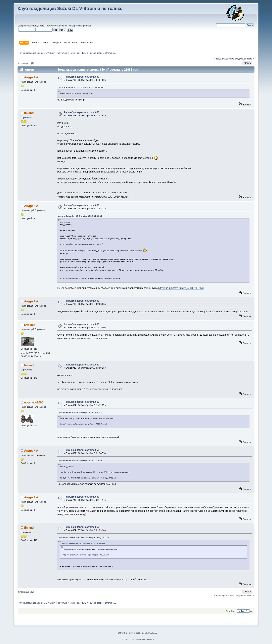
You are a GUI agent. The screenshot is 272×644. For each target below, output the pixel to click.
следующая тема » (244, 58)
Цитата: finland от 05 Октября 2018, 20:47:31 (80, 413)
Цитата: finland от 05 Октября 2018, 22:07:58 (80, 216)
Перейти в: (231, 611)
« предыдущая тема (224, 58)
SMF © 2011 (134, 633)
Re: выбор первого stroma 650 (81, 76)
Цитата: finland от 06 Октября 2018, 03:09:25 (80, 461)
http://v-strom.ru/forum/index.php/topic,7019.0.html (83, 424)
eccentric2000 (33, 402)
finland (29, 113)
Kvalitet (29, 324)
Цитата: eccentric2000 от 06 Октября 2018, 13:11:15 (84, 538)
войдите (63, 25)
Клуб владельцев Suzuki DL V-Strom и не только (70, 8)
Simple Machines (149, 633)
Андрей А (31, 77)
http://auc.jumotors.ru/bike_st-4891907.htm (181, 288)
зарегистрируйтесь (81, 25)
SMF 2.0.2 (122, 633)
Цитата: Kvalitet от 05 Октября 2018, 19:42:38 (80, 87)
